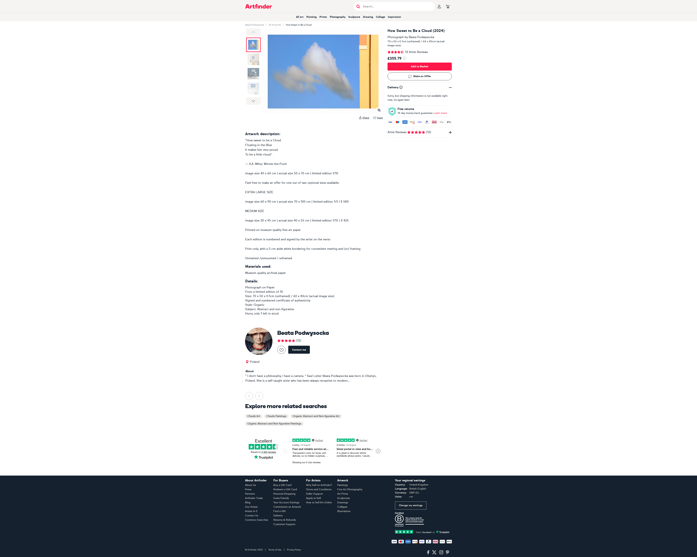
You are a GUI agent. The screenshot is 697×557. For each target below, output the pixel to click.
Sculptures (343, 498)
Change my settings (411, 505)
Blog (247, 502)
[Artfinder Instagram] (441, 552)
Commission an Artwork (287, 506)
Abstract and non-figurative (275, 309)
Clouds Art (253, 416)
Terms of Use (274, 549)
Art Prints (342, 493)
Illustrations (343, 511)
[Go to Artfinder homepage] (258, 6)
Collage (380, 17)
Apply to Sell (313, 498)
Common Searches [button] (256, 519)
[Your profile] (439, 6)
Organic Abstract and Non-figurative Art (316, 416)
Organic (259, 305)
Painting (311, 17)
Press (248, 489)
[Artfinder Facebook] (428, 552)
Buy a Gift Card (282, 485)
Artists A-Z (251, 511)
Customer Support (284, 524)
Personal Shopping (284, 493)
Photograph (396, 37)
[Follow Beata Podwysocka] (281, 350)
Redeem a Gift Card (285, 489)
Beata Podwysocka (254, 25)
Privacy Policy (294, 549)
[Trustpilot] (422, 531)
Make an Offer (422, 76)
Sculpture (354, 17)
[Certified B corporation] (409, 519)
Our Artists (251, 506)
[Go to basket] (447, 6)
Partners (250, 493)
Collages (342, 506)
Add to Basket (419, 66)
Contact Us (251, 515)
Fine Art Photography (349, 489)
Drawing (368, 17)
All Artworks (275, 25)
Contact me (299, 349)
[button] (253, 32)
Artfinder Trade (254, 498)
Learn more (440, 113)
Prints (323, 17)
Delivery (278, 515)
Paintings (342, 485)
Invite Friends (281, 498)
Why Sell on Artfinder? (319, 485)
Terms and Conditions (319, 489)
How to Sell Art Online (319, 502)
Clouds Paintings (276, 416)
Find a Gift (279, 511)
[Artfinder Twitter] (434, 552)
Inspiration (394, 17)
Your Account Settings (286, 502)
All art (299, 17)
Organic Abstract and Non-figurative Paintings (274, 423)
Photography (337, 17)
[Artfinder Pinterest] (447, 552)
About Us (250, 485)
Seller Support (314, 493)
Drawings (342, 502)
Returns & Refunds (284, 519)
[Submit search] (358, 6)
